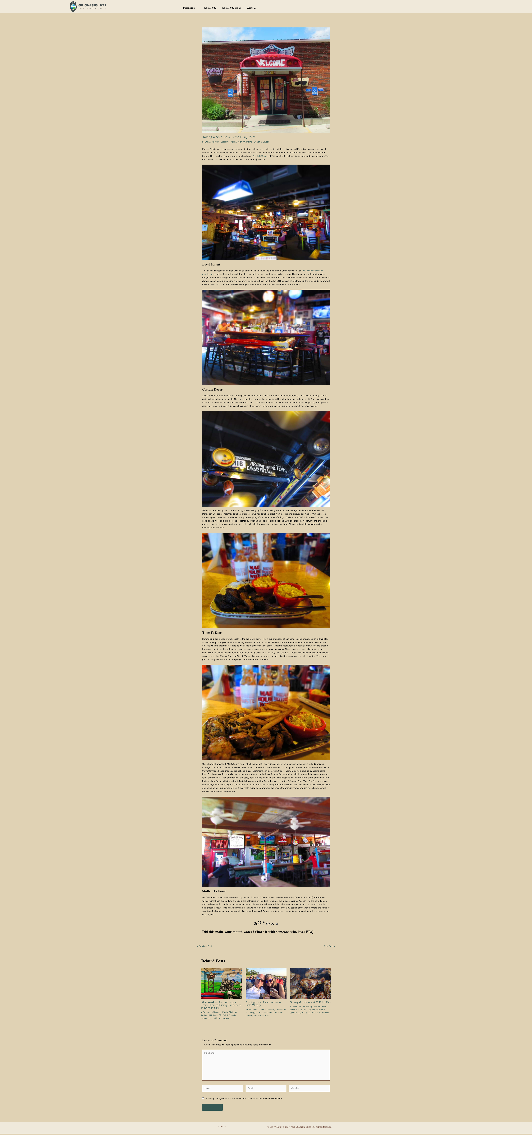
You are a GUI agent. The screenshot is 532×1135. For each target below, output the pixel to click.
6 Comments (295, 1007)
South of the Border (298, 1010)
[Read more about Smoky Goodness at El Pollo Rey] (310, 983)
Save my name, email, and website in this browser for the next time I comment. (244, 1098)
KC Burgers (224, 1018)
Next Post (330, 946)
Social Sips (268, 1012)
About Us (251, 8)
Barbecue (225, 142)
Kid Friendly (213, 1015)
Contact (222, 1126)
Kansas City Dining (231, 8)
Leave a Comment (210, 142)
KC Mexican (324, 1013)
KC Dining (247, 142)
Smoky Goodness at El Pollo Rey (310, 1002)
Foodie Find (227, 1012)
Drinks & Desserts (266, 1009)
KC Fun (258, 1012)
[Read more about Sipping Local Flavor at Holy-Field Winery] (266, 983)
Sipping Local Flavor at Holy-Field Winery (263, 1004)
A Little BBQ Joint (260, 156)
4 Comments (207, 1012)
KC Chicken (312, 1013)
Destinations (189, 8)
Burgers (217, 1012)
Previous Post (204, 946)
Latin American (319, 1007)
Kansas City (210, 8)
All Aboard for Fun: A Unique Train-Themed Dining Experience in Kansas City (221, 1005)
